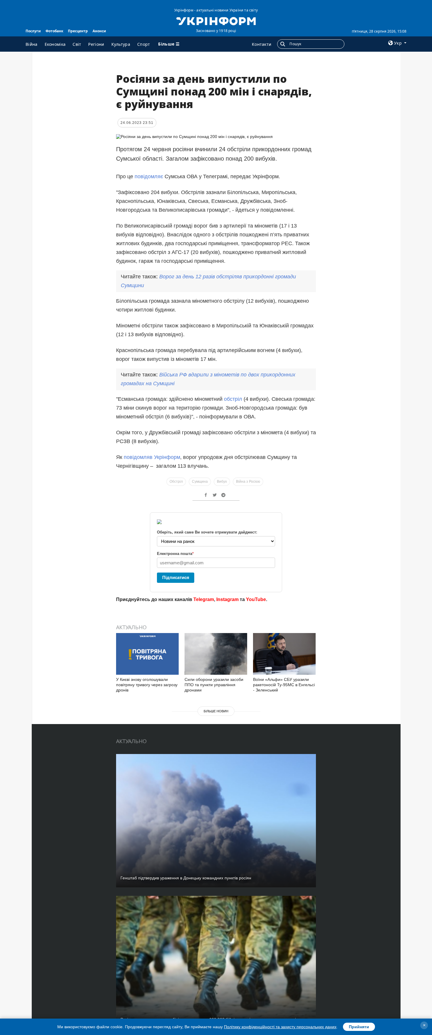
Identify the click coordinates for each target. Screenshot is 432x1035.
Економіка (55, 44)
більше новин (216, 711)
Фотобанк (54, 30)
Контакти (261, 44)
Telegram (203, 599)
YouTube (256, 599)
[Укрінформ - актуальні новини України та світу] (215, 20)
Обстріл (176, 481)
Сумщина (200, 481)
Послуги (33, 30)
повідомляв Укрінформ (152, 457)
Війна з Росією (248, 481)
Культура (120, 44)
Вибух (222, 481)
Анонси (99, 30)
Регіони (96, 44)
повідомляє (149, 176)
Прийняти (359, 1026)
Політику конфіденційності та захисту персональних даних (280, 1026)
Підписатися (175, 577)
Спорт (143, 44)
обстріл (234, 399)
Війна (32, 44)
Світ (77, 44)
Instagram (227, 599)
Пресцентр (78, 30)
